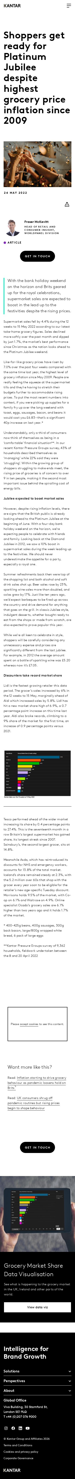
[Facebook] (13, 1429)
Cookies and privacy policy (21, 1452)
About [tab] (9, 1391)
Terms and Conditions (18, 1445)
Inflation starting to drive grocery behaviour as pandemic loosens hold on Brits (37, 1083)
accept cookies (29, 1024)
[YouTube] (20, 1429)
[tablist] (37, 1406)
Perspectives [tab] (14, 1381)
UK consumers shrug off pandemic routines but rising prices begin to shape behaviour (34, 1103)
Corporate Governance (18, 1458)
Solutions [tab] (11, 1371)
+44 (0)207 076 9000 (21, 1417)
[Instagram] (6, 1429)
